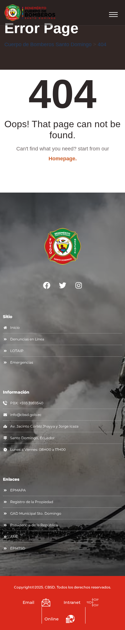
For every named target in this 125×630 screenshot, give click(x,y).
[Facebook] (46, 285)
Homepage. (63, 158)
